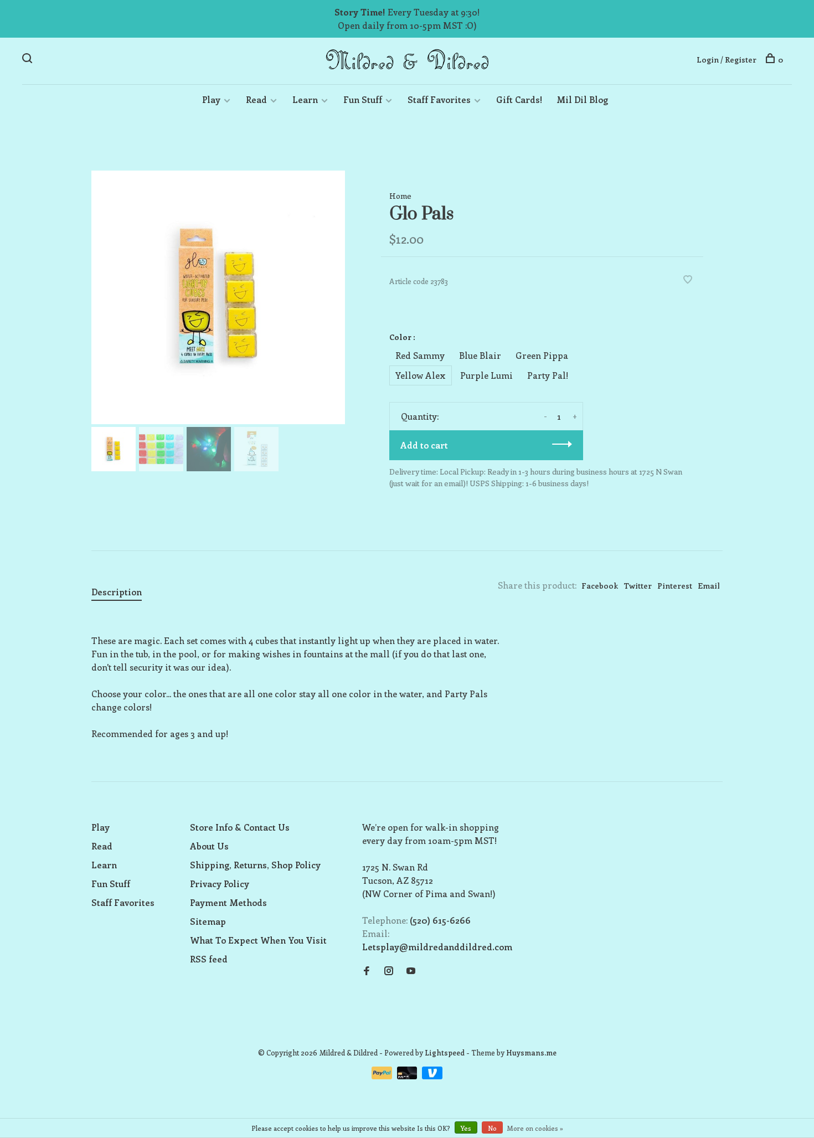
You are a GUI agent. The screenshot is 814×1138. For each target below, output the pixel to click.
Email (709, 585)
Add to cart (424, 445)
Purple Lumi (486, 375)
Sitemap (208, 921)
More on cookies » (535, 1128)
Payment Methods (228, 902)
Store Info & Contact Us (240, 827)
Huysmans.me (531, 1052)
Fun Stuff (362, 99)
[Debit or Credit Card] (408, 1076)
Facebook (599, 585)
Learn (305, 99)
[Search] (28, 59)
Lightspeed (445, 1052)
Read (256, 99)
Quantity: (420, 416)
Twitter (638, 585)
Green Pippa (542, 355)
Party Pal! (547, 375)
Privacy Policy (219, 883)
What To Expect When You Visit (258, 940)
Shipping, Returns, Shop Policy (255, 865)
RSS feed (209, 959)
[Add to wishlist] (687, 280)
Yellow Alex (420, 375)
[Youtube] (410, 971)
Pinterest (674, 585)
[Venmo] (432, 1076)
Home (400, 195)
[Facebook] (366, 971)
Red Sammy (420, 355)
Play (211, 99)
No (492, 1128)
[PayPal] (383, 1076)
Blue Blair (480, 355)
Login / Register (726, 59)
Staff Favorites (439, 99)
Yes (466, 1128)
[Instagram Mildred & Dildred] (388, 971)
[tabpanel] (218, 297)
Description (116, 592)
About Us (209, 846)
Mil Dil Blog (582, 99)
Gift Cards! (519, 99)
